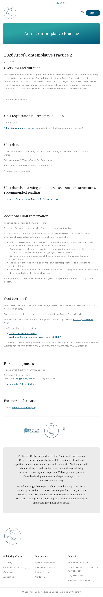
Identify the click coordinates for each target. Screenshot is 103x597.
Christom (76, 592)
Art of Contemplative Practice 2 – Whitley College (34, 199)
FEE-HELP (56, 337)
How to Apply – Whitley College (20, 384)
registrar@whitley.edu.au (23, 378)
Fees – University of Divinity (23, 333)
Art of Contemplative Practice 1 (20, 128)
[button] (83, 13)
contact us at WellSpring (24, 407)
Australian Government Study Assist (27, 337)
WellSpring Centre (49, 592)
